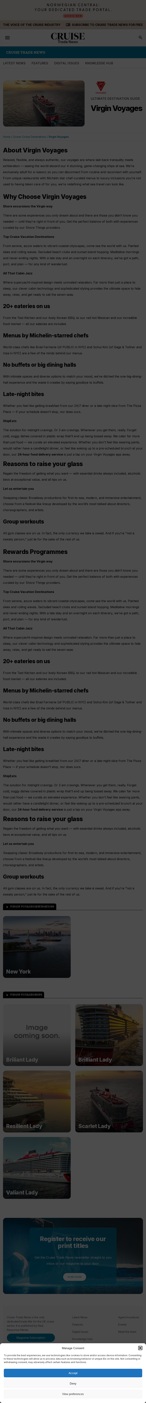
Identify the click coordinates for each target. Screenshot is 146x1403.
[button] (140, 1348)
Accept (73, 1373)
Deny (73, 1383)
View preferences (73, 1394)
